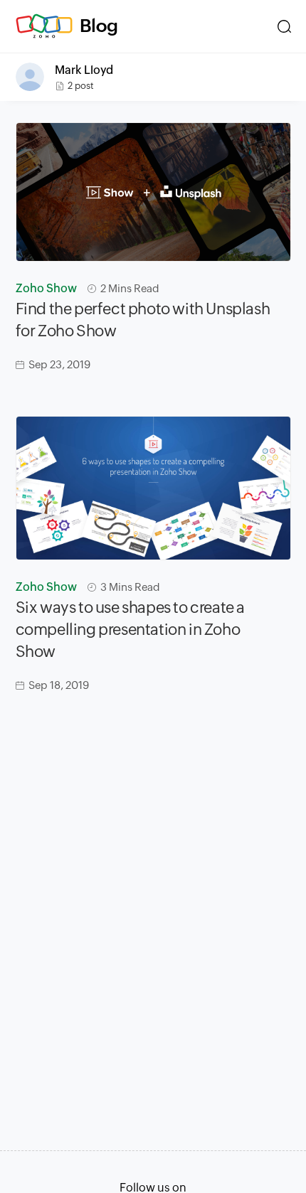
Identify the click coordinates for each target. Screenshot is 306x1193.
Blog (99, 26)
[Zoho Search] (284, 26)
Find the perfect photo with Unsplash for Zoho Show (143, 320)
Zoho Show (46, 288)
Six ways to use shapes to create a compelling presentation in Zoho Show (130, 629)
